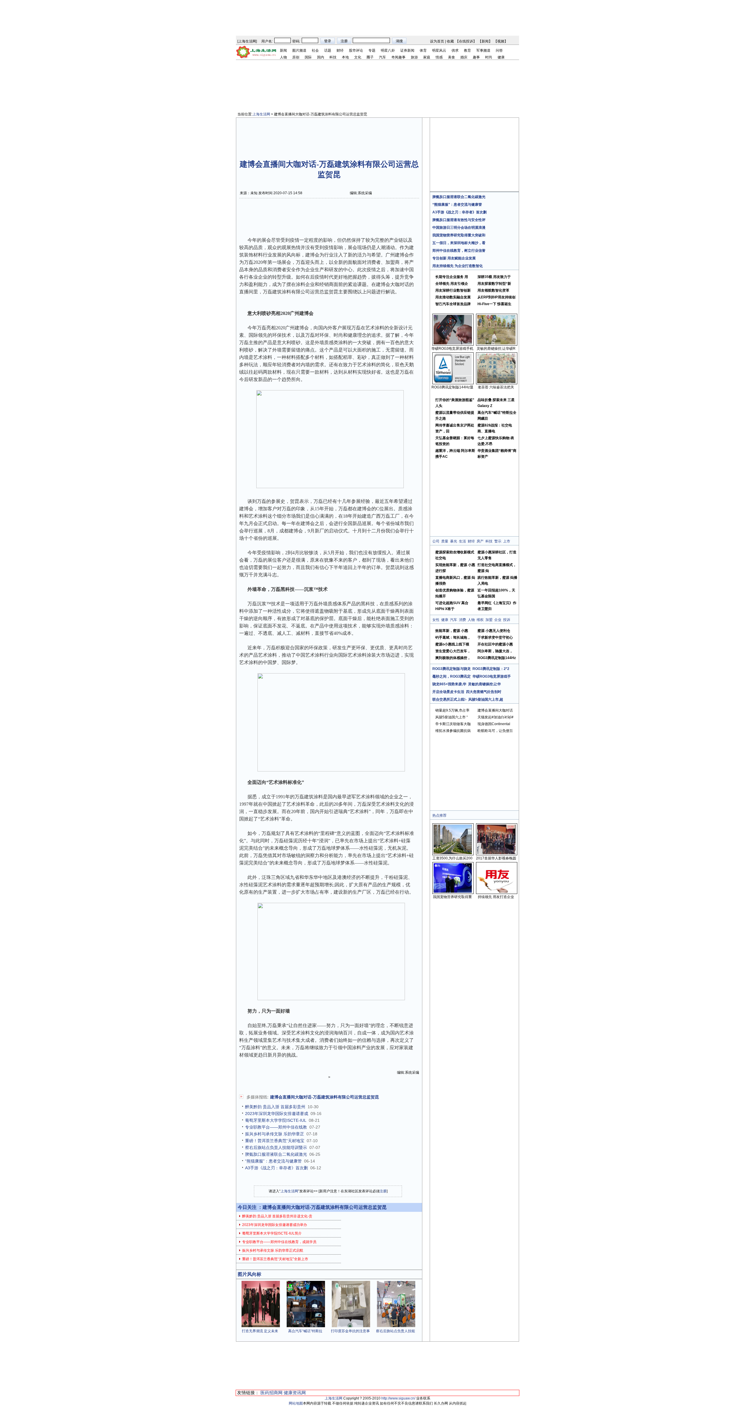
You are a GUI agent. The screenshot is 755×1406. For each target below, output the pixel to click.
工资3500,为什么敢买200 (452, 858)
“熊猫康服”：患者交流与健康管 (273, 1161)
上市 (506, 541)
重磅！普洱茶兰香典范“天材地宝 (274, 1140)
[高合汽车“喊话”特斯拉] (306, 1326)
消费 (462, 620)
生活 (462, 541)
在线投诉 (466, 41)
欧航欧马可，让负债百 (495, 731)
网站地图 (296, 1403)
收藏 (450, 41)
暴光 (453, 541)
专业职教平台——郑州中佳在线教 (276, 1127)
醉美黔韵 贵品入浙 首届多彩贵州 (275, 1106)
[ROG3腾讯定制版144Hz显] (453, 382)
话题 (327, 50)
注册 (383, 1191)
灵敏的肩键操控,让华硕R (496, 348)
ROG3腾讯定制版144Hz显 (452, 387)
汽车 (382, 57)
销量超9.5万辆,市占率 (452, 710)
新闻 (485, 41)
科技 (333, 57)
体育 (423, 50)
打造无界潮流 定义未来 (260, 1331)
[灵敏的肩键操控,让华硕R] (496, 343)
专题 (371, 50)
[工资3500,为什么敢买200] (453, 853)
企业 (497, 620)
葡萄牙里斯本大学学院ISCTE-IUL (275, 1120)
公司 (435, 541)
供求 (455, 50)
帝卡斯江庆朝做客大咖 (453, 724)
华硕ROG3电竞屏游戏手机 (452, 348)
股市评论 (356, 50)
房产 (480, 541)
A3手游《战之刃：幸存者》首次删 (276, 1167)
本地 (345, 57)
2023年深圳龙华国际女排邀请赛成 (276, 1113)
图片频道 (299, 50)
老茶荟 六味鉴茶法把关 (496, 387)
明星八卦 (388, 50)
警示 (497, 541)
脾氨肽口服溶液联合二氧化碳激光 (276, 1154)
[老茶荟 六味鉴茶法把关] (496, 382)
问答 (499, 50)
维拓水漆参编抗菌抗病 (453, 731)
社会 (315, 50)
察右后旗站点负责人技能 (395, 1331)
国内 (320, 57)
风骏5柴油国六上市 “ (451, 717)
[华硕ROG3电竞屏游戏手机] (453, 343)
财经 (340, 50)
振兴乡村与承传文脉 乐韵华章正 (274, 1134)
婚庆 (463, 57)
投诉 (506, 620)
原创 (295, 57)
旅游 (414, 57)
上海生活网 (247, 41)
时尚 (488, 57)
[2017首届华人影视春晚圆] (496, 853)
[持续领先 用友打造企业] (496, 892)
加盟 (489, 620)
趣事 (476, 57)
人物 (283, 57)
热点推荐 (439, 815)
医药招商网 (271, 1392)
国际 (308, 57)
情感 (439, 57)
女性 (435, 620)
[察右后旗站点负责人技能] (396, 1326)
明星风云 (439, 50)
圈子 (370, 57)
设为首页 (437, 41)
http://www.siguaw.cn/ (398, 1398)
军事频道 (483, 50)
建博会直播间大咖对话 (495, 710)
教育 (467, 50)
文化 (357, 57)
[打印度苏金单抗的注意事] (351, 1326)
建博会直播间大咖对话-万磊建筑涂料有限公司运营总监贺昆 (324, 1097)
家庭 (426, 57)
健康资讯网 (295, 1392)
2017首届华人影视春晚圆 (496, 858)
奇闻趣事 (398, 57)
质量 (444, 541)
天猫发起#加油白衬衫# (495, 717)
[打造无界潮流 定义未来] (261, 1326)
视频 (500, 41)
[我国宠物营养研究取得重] (453, 892)
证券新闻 (407, 50)
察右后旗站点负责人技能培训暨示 (276, 1147)
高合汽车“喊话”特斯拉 (305, 1331)
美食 (451, 57)
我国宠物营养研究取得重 (452, 897)
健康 (501, 57)
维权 (480, 620)
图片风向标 (249, 1274)
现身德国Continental (493, 724)
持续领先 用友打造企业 (496, 897)
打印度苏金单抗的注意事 (350, 1331)
